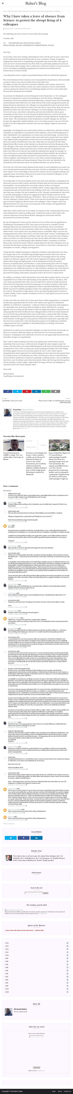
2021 (36, 952)
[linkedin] (36, 838)
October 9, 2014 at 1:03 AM (16, 647)
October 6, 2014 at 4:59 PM (16, 542)
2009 (36, 989)
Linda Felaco (12, 788)
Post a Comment (8, 823)
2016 (36, 967)
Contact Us (67, 1091)
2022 (36, 949)
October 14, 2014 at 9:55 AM (17, 785)
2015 (36, 970)
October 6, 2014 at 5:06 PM (16, 549)
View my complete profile (20, 1011)
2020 (36, 955)
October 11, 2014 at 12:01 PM (17, 769)
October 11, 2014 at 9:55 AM (17, 753)
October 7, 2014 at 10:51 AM (17, 614)
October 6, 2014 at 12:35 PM (17, 499)
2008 (36, 992)
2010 (36, 986)
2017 (36, 964)
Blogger (11, 816)
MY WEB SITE (23, 428)
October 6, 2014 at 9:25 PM (16, 581)
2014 (36, 973)
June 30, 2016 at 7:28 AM (15, 813)
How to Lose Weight (14, 809)
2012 (36, 980)
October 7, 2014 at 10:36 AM (17, 607)
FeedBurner (41, 1071)
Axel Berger (12, 593)
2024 (36, 943)
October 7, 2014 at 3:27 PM (16, 633)
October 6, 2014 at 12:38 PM (17, 507)
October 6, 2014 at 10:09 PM (17, 589)
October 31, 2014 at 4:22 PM (17, 806)
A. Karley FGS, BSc (14, 618)
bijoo (9, 525)
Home (5, 11)
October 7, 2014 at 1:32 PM (16, 625)
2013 (36, 977)
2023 (36, 946)
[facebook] (24, 838)
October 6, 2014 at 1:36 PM (16, 521)
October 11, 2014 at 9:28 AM (17, 743)
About (60, 1091)
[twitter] (11, 838)
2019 (36, 958)
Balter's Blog (18, 1091)
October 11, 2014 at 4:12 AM (17, 727)
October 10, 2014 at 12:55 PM (17, 665)
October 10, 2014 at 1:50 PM (17, 718)
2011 (36, 983)
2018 (36, 961)
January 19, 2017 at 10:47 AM (17, 820)
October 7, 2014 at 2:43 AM (16, 596)
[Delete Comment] (26, 499)
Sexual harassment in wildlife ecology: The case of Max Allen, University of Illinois (13, 456)
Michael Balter (8, 28)
